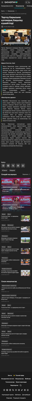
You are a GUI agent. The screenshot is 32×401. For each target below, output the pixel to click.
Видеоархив (14, 385)
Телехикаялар (10, 382)
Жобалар (28, 379)
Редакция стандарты (19, 398)
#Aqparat (12, 170)
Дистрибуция (26, 394)
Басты (3, 11)
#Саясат (4, 170)
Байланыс (18, 394)
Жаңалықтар (20, 6)
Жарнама (9, 398)
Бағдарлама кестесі (7, 6)
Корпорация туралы (8, 394)
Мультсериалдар (21, 382)
